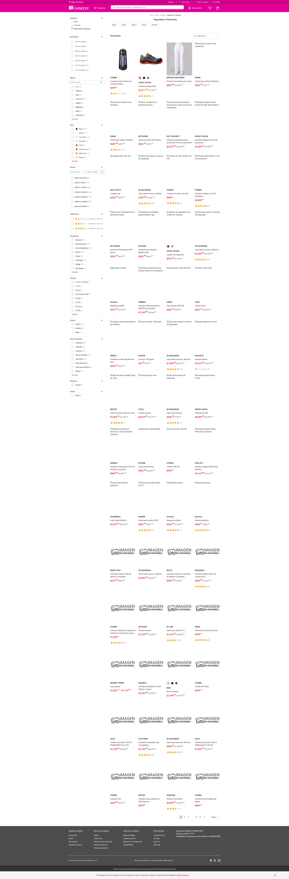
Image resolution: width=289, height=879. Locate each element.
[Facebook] (211, 860)
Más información (183, 875)
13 (196, 817)
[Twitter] (214, 860)
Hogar (76, 21)
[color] (140, 78)
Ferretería (77, 25)
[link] (123, 68)
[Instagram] (219, 860)
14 (200, 817)
